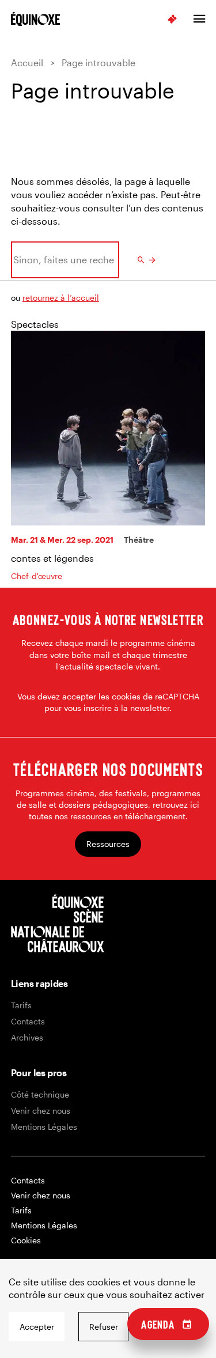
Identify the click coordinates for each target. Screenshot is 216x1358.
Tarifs (21, 1005)
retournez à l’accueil (60, 297)
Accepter (37, 1326)
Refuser (103, 1326)
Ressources (108, 844)
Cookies (26, 1240)
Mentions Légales (44, 1127)
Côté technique (40, 1094)
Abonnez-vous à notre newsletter (108, 619)
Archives (27, 1037)
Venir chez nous (40, 1110)
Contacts (28, 1021)
